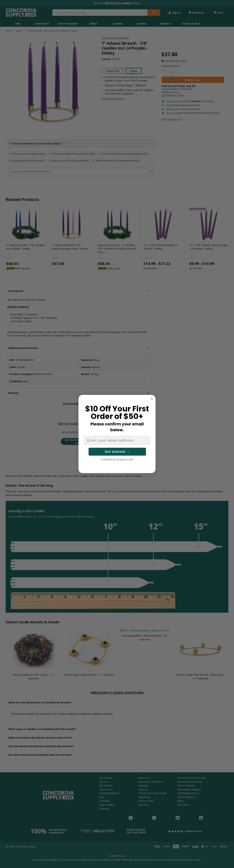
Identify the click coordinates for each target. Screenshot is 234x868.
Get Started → (117, 451)
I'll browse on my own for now (117, 459)
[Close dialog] (152, 399)
